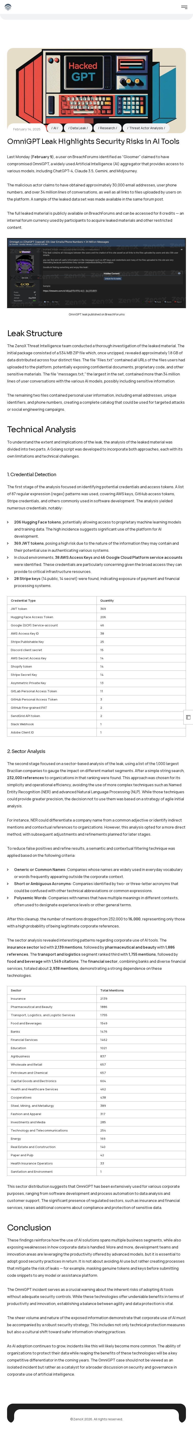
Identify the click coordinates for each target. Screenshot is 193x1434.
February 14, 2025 (26, 129)
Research (107, 128)
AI (54, 128)
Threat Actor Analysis (146, 128)
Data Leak (78, 128)
